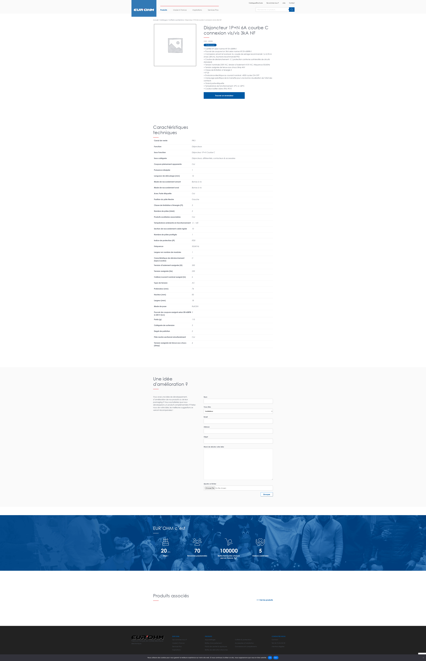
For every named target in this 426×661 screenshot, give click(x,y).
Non (275, 657)
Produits (163, 10)
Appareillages (210, 640)
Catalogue (163, 20)
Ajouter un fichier (210, 484)
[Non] (423, 658)
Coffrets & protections (176, 20)
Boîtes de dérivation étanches (216, 650)
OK (270, 657)
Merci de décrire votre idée (214, 447)
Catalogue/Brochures (256, 3)
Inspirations (197, 10)
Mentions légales (278, 646)
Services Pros (213, 10)
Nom (205, 397)
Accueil (155, 20)
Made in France (180, 10)
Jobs (283, 3)
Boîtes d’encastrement (213, 643)
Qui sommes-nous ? (272, 3)
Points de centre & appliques (216, 646)
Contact (292, 3)
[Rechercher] (292, 9)
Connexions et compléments (246, 646)
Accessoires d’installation (244, 643)
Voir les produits (266, 600)
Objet (206, 437)
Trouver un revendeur (224, 95)
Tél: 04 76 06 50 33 (278, 643)
